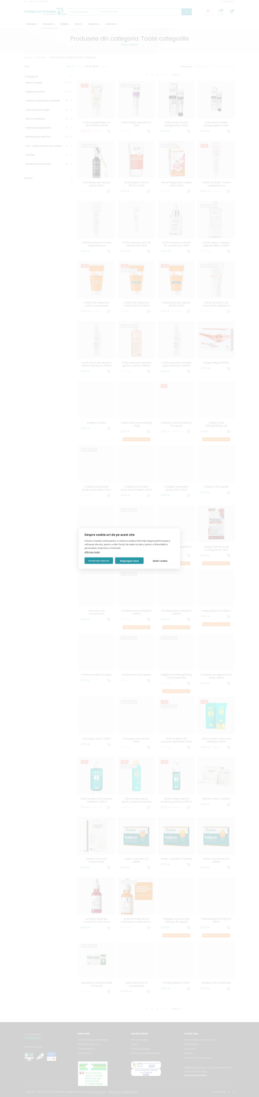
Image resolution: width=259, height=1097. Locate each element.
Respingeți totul (129, 560)
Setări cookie (160, 560)
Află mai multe (92, 552)
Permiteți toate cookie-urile (98, 561)
